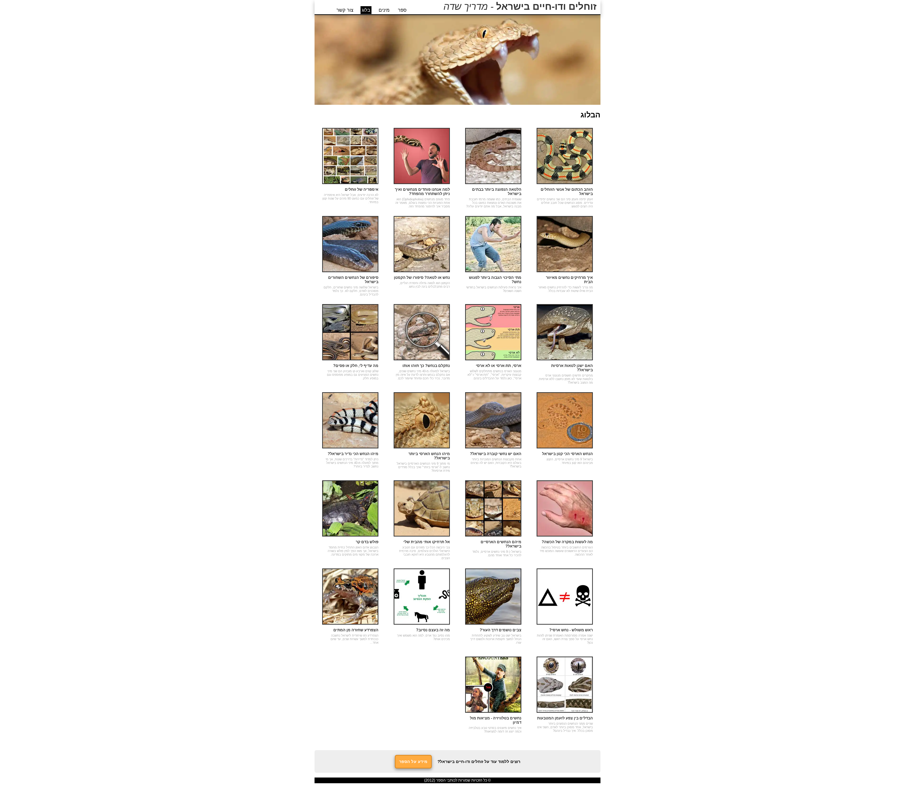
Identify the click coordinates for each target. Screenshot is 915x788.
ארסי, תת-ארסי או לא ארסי (498, 366)
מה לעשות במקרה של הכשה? (567, 542)
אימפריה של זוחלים (361, 189)
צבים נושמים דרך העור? (500, 630)
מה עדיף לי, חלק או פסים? (355, 366)
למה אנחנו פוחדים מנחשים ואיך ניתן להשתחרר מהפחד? (422, 191)
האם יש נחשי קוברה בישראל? (495, 454)
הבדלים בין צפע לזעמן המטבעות (565, 718)
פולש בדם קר (367, 542)
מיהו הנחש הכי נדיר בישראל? (353, 454)
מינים (384, 10)
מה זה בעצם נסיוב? (433, 630)
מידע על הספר (413, 761)
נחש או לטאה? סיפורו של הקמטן (422, 278)
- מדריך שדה (520, 6)
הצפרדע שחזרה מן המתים (355, 630)
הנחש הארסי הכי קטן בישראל (567, 454)
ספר (402, 10)
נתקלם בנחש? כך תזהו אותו (426, 366)
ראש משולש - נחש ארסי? (571, 630)
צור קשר (344, 10)
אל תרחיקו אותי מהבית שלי (426, 542)
